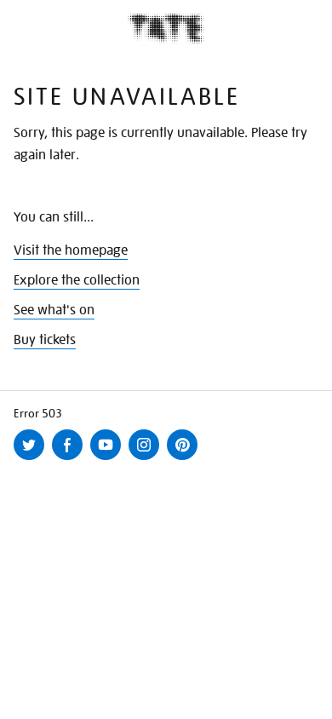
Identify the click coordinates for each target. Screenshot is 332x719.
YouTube (109, 459)
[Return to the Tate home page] (166, 28)
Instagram (147, 459)
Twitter (32, 459)
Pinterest (185, 459)
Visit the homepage (71, 250)
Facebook (71, 459)
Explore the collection (77, 280)
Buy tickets (45, 339)
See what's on (54, 310)
